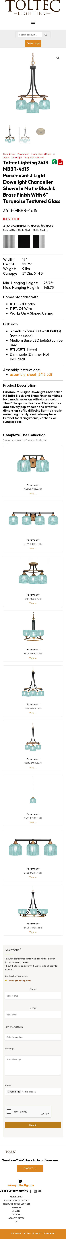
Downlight (17, 157)
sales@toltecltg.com (20, 980)
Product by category (16, 1200)
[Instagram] (35, 1191)
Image (8, 1084)
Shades (16, 1211)
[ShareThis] (54, 161)
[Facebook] (30, 1191)
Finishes (16, 1207)
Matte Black (24, 230)
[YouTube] (39, 1191)
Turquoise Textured (34, 157)
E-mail (33, 1007)
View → (33, 493)
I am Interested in (14, 1026)
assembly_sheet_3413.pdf (31, 374)
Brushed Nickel (10, 230)
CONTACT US (30, 1168)
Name (33, 988)
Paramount (23, 153)
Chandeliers (9, 153)
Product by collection (16, 1204)
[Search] (45, 34)
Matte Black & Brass (41, 153)
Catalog (16, 1214)
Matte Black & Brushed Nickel (40, 230)
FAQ (16, 1221)
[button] (58, 58)
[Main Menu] (33, 22)
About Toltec (16, 1218)
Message (9, 1048)
